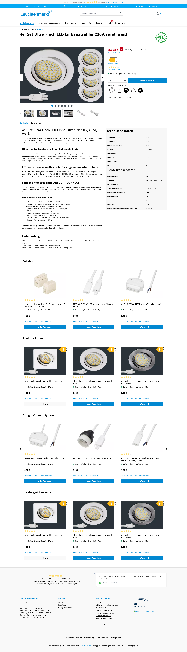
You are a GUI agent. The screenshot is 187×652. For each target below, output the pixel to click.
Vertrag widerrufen (65, 608)
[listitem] (75, 6)
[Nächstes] (102, 77)
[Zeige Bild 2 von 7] (55, 106)
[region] (62, 82)
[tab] (25, 123)
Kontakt (60, 602)
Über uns (23, 602)
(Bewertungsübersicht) (114, 2)
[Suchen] (120, 13)
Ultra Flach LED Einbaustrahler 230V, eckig (44, 381)
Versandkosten (87, 646)
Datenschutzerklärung (104, 610)
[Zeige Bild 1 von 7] (52, 106)
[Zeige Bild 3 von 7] (59, 106)
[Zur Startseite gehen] (36, 13)
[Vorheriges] (21, 77)
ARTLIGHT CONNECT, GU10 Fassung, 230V (92, 458)
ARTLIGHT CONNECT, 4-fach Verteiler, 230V (141, 304)
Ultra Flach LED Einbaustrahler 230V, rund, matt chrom (140, 382)
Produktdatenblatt (115, 63)
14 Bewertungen (114, 70)
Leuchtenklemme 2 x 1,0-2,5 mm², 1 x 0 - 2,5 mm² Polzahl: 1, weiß (44, 305)
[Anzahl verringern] (110, 80)
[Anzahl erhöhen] (125, 80)
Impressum (100, 602)
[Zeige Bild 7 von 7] (72, 106)
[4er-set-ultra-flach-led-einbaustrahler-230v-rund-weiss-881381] (62, 75)
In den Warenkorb (147, 80)
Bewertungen (63, 605)
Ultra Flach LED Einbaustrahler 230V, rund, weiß (92, 382)
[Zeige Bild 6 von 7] (68, 106)
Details (45, 404)
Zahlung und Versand (103, 616)
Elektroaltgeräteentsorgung (105, 613)
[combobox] (99, 13)
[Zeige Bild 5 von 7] (65, 106)
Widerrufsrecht (101, 608)
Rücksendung (89, 638)
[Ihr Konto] (152, 13)
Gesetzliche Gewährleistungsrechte (108, 638)
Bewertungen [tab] (36, 123)
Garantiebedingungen (104, 618)
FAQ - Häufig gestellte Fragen (106, 624)
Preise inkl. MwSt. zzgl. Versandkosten (122, 53)
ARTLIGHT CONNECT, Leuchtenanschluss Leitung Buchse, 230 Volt (140, 459)
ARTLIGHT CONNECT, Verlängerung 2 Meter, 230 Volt (93, 305)
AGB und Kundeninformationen (107, 605)
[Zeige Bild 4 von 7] (62, 106)
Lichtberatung (101, 621)
